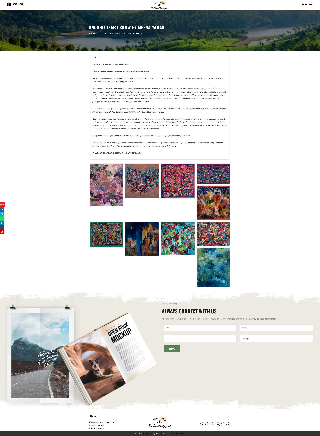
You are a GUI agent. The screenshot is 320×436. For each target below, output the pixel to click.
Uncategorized (98, 33)
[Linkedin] (213, 424)
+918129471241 (98, 425)
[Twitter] (228, 424)
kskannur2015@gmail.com (102, 422)
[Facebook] (223, 424)
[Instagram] (208, 424)
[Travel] (160, 5)
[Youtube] (202, 424)
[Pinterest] (218, 424)
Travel (146, 433)
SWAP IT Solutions (176, 433)
